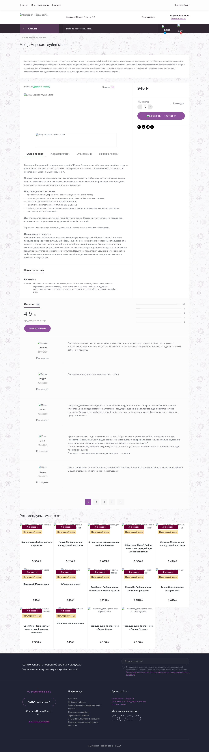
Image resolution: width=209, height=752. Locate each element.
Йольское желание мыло (70, 623)
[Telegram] (148, 127)
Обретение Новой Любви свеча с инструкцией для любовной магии (138, 548)
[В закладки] (52, 525)
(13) (112, 87)
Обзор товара (34, 154)
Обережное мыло (70, 584)
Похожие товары (109, 154)
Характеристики (60, 154)
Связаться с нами (39, 702)
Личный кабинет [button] (181, 5)
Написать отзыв (37, 328)
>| (120, 502)
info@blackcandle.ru (39, 721)
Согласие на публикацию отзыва (83, 722)
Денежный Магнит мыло (36, 584)
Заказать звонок (178, 19)
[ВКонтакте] (139, 127)
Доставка (24, 5)
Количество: (143, 102)
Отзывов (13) (84, 154)
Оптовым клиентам (40, 5)
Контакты (56, 5)
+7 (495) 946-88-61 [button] (39, 691)
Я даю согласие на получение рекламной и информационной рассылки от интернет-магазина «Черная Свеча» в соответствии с (157, 671)
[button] (80, 17)
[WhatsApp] (152, 127)
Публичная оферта (77, 702)
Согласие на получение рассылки (83, 719)
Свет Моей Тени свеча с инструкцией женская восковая (37, 629)
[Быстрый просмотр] (50, 525)
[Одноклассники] (143, 127)
